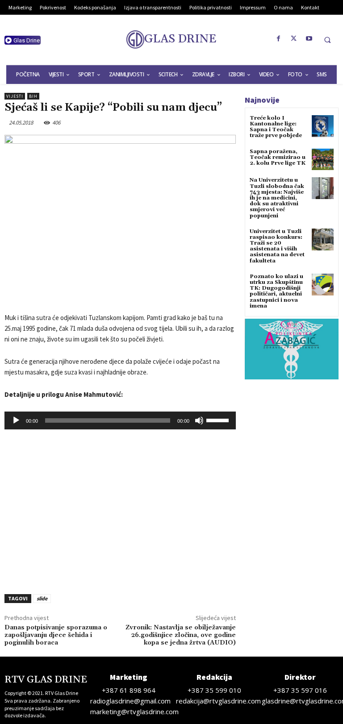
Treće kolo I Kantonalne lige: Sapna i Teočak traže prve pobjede (276, 127)
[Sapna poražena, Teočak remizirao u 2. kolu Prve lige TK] (323, 160)
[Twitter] (294, 38)
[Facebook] (278, 38)
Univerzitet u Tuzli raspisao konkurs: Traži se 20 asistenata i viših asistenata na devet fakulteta (277, 246)
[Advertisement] (120, 514)
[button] (327, 40)
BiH (33, 96)
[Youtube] (309, 38)
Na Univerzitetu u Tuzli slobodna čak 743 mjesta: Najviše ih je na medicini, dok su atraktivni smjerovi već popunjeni (277, 198)
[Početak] (16, 420)
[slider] (218, 420)
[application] (120, 420)
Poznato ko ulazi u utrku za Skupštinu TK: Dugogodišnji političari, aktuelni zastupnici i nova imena (276, 291)
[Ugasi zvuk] (199, 420)
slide (42, 598)
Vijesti (14, 96)
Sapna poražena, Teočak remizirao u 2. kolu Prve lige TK (277, 157)
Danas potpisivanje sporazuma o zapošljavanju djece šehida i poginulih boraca (55, 635)
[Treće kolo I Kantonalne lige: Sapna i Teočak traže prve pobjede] (323, 126)
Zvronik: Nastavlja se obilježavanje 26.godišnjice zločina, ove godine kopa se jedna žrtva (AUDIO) (180, 635)
